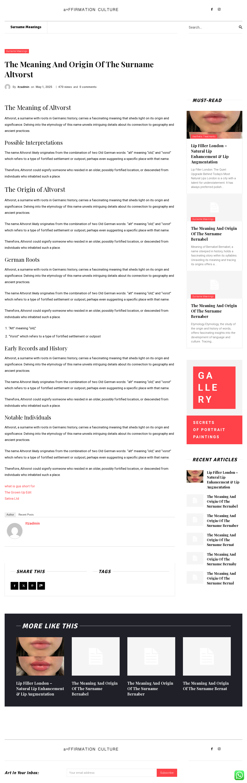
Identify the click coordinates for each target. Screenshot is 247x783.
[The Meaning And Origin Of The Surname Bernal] (195, 577)
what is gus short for (20, 486)
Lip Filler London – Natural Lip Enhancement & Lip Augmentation (210, 153)
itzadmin (23, 87)
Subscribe (167, 773)
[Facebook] (212, 9)
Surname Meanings (16, 51)
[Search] (240, 27)
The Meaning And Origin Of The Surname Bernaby (222, 559)
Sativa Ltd (12, 498)
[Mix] (41, 586)
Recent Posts (26, 514)
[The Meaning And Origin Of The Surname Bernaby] (195, 558)
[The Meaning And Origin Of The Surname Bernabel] (214, 207)
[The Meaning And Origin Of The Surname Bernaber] (214, 285)
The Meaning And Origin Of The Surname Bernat (221, 540)
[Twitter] (23, 586)
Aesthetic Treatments (204, 136)
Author (10, 514)
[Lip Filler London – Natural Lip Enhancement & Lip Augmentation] (214, 125)
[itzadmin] (9, 87)
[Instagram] (219, 9)
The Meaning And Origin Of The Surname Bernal (221, 578)
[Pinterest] (32, 586)
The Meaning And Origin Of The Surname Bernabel (214, 234)
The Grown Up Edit (18, 492)
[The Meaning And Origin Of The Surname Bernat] (195, 539)
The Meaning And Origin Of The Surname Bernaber (214, 311)
